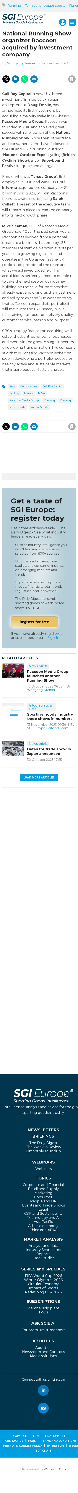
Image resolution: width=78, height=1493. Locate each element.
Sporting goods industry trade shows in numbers (50, 716)
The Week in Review (43, 1147)
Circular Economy (43, 1284)
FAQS (32, 1441)
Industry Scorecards (43, 1250)
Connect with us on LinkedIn (43, 1390)
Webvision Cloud (55, 1469)
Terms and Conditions (58, 1441)
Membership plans (43, 1308)
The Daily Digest (43, 1143)
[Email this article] (34, 79)
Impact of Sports (43, 1288)
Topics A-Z (43, 1451)
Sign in (25, 70)
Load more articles (39, 777)
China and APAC (43, 1230)
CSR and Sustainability (43, 1213)
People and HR (43, 1201)
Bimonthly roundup (43, 1151)
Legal (43, 1209)
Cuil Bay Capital (52, 386)
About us (43, 1348)
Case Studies (43, 1258)
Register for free (34, 621)
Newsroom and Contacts (43, 1352)
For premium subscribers (43, 1330)
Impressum (55, 1446)
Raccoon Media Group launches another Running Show (47, 676)
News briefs (38, 666)
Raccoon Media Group (24, 400)
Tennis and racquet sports (45, 6)
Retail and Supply (43, 1189)
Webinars (43, 1169)
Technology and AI (43, 1218)
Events (28, 393)
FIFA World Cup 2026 (43, 1276)
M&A (41, 393)
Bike (12, 386)
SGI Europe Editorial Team (47, 728)
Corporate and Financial (43, 1185)
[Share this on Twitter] (6, 79)
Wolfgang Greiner (21, 63)
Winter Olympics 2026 (43, 1280)
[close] (47, 74)
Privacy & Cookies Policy (22, 1446)
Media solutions (43, 1356)
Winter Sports (40, 407)
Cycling (14, 393)
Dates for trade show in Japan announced (49, 751)
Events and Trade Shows (43, 1205)
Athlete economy (43, 1226)
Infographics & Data (40, 707)
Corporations (28, 386)
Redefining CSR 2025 (43, 1292)
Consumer (43, 1197)
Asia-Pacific (43, 1222)
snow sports (17, 407)
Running (14, 6)
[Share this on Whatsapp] (25, 79)
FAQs (43, 1312)
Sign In (53, 638)
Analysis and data (43, 1246)
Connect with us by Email (43, 1408)
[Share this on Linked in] (15, 79)
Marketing (43, 1193)
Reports (43, 1254)
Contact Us (14, 1441)
